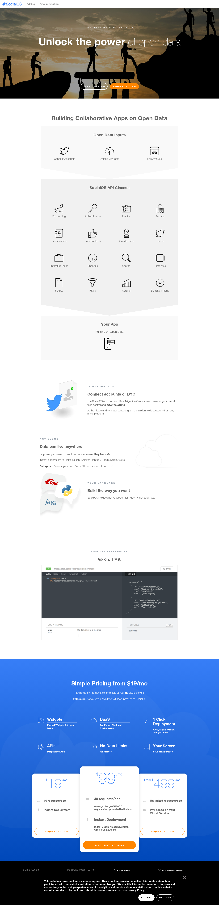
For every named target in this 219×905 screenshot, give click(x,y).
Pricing (30, 3)
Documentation (49, 3)
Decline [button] (165, 897)
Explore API (95, 86)
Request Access (125, 86)
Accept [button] (146, 897)
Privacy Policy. (136, 889)
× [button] (184, 876)
